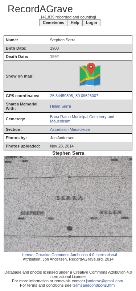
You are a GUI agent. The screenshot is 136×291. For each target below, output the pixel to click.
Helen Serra (60, 106)
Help (75, 22)
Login (91, 22)
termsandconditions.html (94, 285)
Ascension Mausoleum (70, 129)
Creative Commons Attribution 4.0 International (76, 255)
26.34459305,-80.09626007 (74, 95)
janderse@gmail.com (104, 281)
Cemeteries (53, 22)
